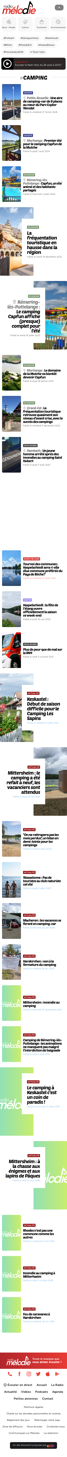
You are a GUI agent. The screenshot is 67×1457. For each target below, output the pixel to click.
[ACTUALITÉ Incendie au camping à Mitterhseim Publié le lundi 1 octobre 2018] (33, 1254)
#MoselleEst (25, 45)
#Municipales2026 (13, 52)
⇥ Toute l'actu (37, 52)
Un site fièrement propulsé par (30, 1445)
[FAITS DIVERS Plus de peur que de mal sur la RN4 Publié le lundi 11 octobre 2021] (33, 631)
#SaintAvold (51, 38)
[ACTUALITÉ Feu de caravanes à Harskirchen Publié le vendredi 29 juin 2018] (33, 1296)
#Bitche (8, 45)
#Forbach (9, 38)
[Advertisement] (33, 511)
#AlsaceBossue (46, 45)
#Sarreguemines (29, 38)
